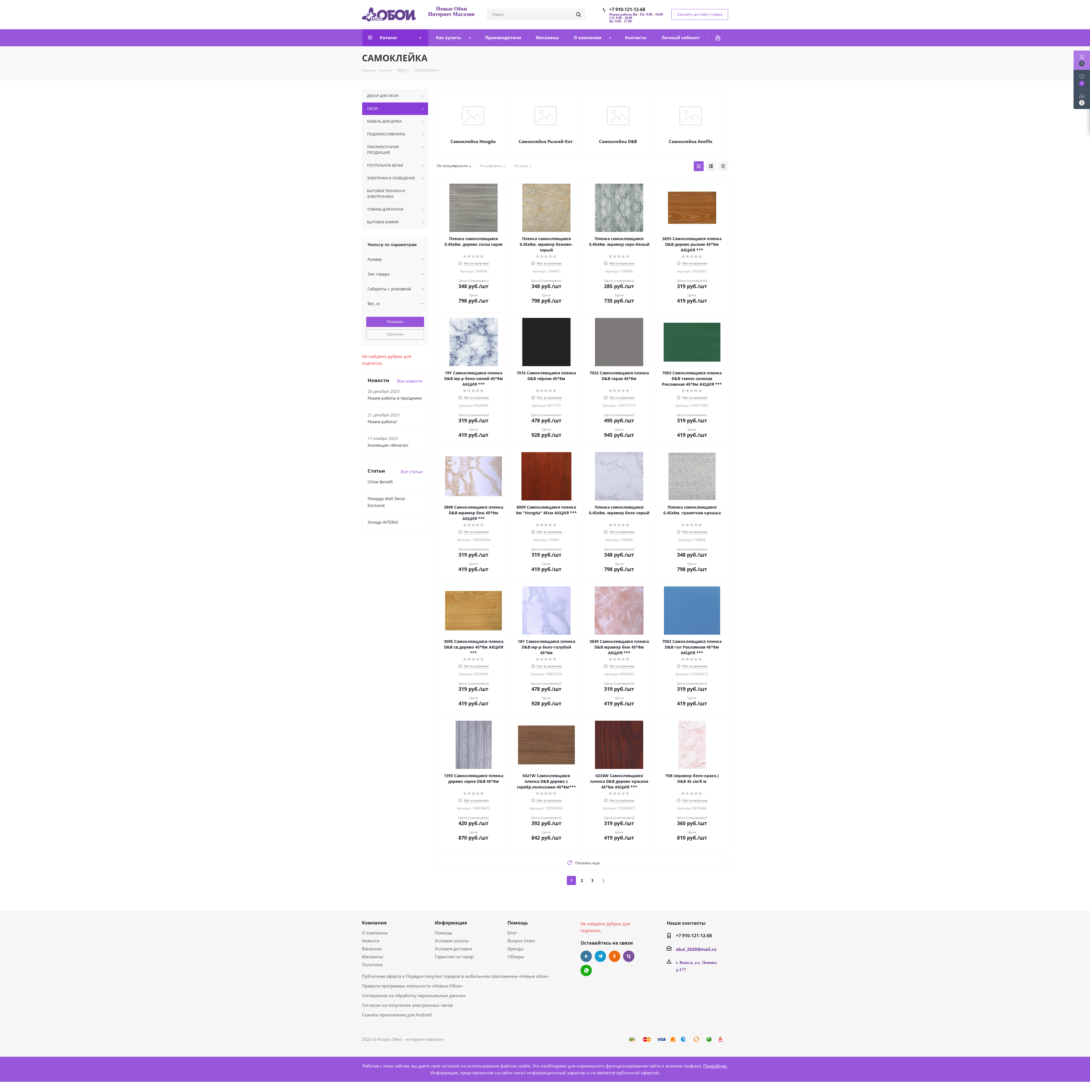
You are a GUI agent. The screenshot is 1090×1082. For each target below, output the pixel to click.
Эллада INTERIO (383, 522)
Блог (512, 933)
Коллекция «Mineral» (388, 445)
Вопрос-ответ (521, 940)
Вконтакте (586, 956)
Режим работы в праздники (395, 398)
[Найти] (578, 14)
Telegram (600, 956)
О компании (375, 933)
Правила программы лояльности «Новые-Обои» (412, 986)
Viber (628, 956)
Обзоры (516, 956)
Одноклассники (614, 956)
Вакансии (372, 948)
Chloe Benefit (380, 482)
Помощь (443, 933)
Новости (371, 940)
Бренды (516, 948)
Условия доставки (453, 948)
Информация (451, 923)
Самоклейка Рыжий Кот (546, 141)
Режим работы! (382, 421)
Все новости (410, 381)
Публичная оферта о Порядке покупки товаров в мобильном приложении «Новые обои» (455, 976)
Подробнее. (715, 1066)
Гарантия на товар (454, 956)
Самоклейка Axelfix (690, 141)
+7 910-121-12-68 (627, 9)
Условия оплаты (452, 940)
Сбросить (395, 334)
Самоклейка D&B (618, 141)
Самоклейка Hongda (473, 141)
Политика (372, 964)
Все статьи (412, 471)
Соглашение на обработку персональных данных (414, 995)
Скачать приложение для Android (396, 1015)
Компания (374, 923)
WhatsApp (586, 970)
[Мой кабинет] (718, 37)
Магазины (372, 956)
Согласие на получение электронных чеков (407, 1005)
